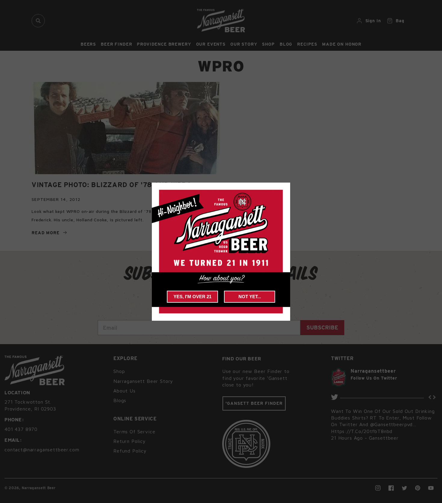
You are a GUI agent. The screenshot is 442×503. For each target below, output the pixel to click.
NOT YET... (249, 296)
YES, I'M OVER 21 (192, 296)
